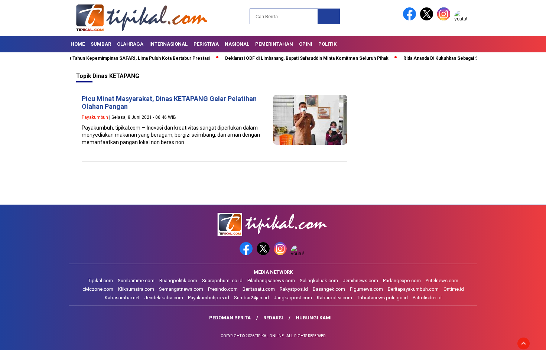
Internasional (168, 44)
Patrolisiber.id (427, 297)
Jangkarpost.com (293, 297)
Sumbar (101, 44)
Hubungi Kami (314, 317)
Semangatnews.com (181, 289)
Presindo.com (223, 289)
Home (78, 44)
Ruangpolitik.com (178, 280)
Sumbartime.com (136, 280)
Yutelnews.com (442, 280)
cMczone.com (97, 289)
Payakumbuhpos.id (208, 297)
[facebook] (411, 19)
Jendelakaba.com (163, 297)
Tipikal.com (100, 280)
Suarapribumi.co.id (222, 280)
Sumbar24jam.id (251, 297)
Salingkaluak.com (319, 280)
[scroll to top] (523, 343)
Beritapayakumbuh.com (413, 289)
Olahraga (130, 44)
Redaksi (273, 317)
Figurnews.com (366, 289)
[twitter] (428, 19)
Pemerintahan (274, 44)
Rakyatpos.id (294, 289)
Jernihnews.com (360, 280)
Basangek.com (329, 289)
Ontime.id (453, 289)
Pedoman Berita (230, 317)
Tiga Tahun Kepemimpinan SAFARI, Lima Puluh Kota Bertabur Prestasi (120, 58)
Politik (327, 44)
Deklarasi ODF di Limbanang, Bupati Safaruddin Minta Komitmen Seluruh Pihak (291, 58)
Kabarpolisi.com (334, 297)
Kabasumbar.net (122, 297)
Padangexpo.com (402, 280)
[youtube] (462, 19)
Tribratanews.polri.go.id (382, 297)
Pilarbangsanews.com (271, 280)
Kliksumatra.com (136, 289)
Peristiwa (206, 44)
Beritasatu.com (259, 289)
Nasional (237, 44)
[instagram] (445, 19)
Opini (305, 44)
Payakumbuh (95, 117)
